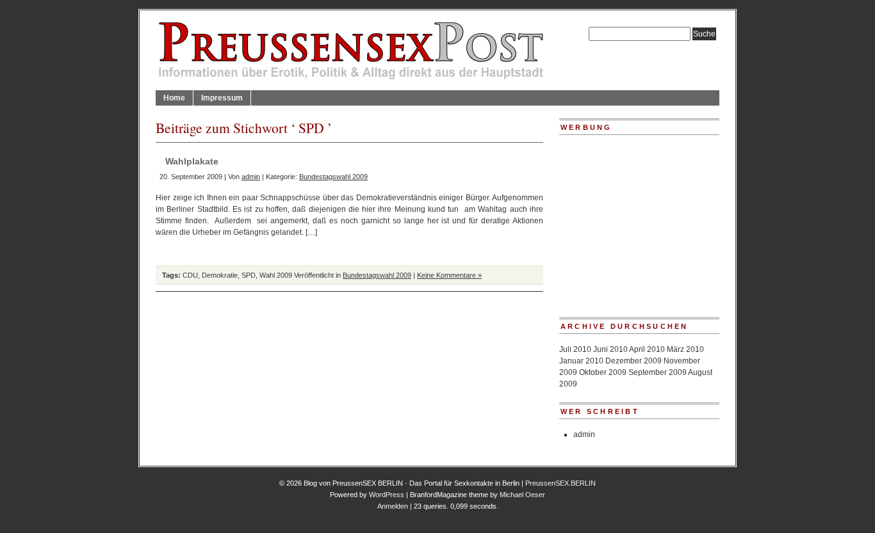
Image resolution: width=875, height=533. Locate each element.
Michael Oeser (522, 494)
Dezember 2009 (633, 360)
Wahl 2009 (275, 275)
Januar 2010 (581, 360)
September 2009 (657, 372)
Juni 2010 (610, 349)
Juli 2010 (575, 349)
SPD (248, 275)
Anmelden (392, 506)
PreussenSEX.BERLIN (560, 483)
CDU (190, 275)
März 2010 (685, 349)
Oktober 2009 (602, 372)
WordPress (386, 494)
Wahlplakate (191, 161)
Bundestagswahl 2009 (333, 176)
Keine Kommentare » (449, 275)
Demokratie (220, 275)
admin (250, 176)
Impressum (222, 97)
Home (174, 97)
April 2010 (647, 349)
